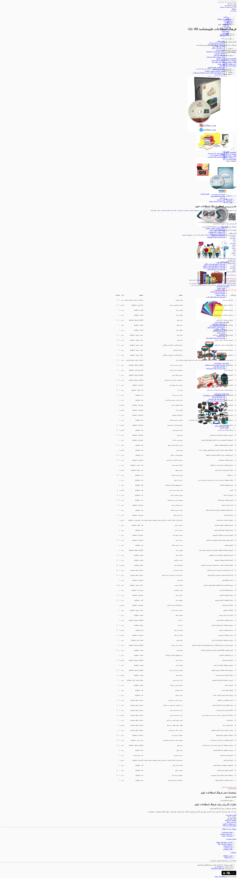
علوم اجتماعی (221, 67)
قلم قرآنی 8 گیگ (220, 264)
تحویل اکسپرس (230, 58)
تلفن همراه (215, 60)
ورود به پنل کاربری (230, 5)
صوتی (219, 64)
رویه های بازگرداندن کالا (225, 844)
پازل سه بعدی (221, 153)
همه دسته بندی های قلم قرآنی (216, 269)
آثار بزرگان (222, 48)
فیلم (220, 65)
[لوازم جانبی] (212, 424)
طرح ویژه (222, 331)
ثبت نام (222, 7)
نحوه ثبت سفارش (227, 832)
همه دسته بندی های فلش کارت (215, 297)
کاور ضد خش (221, 399)
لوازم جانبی (217, 426)
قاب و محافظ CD (208, 395)
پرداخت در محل (229, 62)
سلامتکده (220, 262)
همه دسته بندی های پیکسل (217, 201)
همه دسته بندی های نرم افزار (216, 76)
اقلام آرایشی (213, 230)
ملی (224, 198)
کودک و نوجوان (220, 57)
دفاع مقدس (221, 291)
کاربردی (222, 74)
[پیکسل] (212, 225)
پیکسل (227, 22)
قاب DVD (222, 397)
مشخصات (229, 200)
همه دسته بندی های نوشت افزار (215, 368)
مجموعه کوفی (220, 327)
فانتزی (223, 199)
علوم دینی (222, 46)
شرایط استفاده (228, 846)
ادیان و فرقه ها (220, 51)
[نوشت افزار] (212, 392)
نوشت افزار (225, 31)
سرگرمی (226, 20)
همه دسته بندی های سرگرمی (216, 157)
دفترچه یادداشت (220, 365)
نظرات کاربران (228, 202)
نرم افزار (226, 17)
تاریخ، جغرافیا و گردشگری (217, 72)
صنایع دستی (225, 363)
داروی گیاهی (221, 233)
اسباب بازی (221, 155)
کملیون (227, 33)
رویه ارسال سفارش (226, 834)
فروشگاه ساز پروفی (220, 876)
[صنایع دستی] (212, 361)
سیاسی (223, 295)
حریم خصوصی (228, 847)
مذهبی (219, 41)
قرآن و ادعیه (213, 43)
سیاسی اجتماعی (220, 71)
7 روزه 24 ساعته (228, 60)
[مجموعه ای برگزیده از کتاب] (212, 150)
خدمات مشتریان (231, 839)
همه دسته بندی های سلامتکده (216, 237)
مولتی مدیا (222, 62)
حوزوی (218, 50)
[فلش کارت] (212, 320)
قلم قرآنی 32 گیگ (219, 267)
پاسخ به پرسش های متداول (224, 842)
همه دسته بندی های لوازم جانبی (215, 400)
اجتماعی (222, 293)
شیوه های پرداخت (227, 835)
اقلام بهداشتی (221, 232)
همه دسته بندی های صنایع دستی (215, 338)
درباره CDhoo (228, 857)
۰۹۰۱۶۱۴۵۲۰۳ (219, 866)
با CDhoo (233, 852)
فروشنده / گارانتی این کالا (229, 52)
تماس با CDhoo (228, 856)
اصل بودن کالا (229, 65)
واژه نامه (216, 55)
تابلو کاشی (222, 324)
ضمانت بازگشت (229, 64)
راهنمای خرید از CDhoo (229, 829)
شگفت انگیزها (224, 427)
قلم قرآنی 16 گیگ (219, 266)
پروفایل (234, 9)
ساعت (223, 332)
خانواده (223, 58)
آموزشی (222, 53)
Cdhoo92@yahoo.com (217, 868)
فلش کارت (225, 322)
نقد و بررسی (229, 199)
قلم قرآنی (226, 26)
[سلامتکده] (212, 260)
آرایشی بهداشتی (220, 228)
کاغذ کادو (222, 366)
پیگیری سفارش (228, 849)
